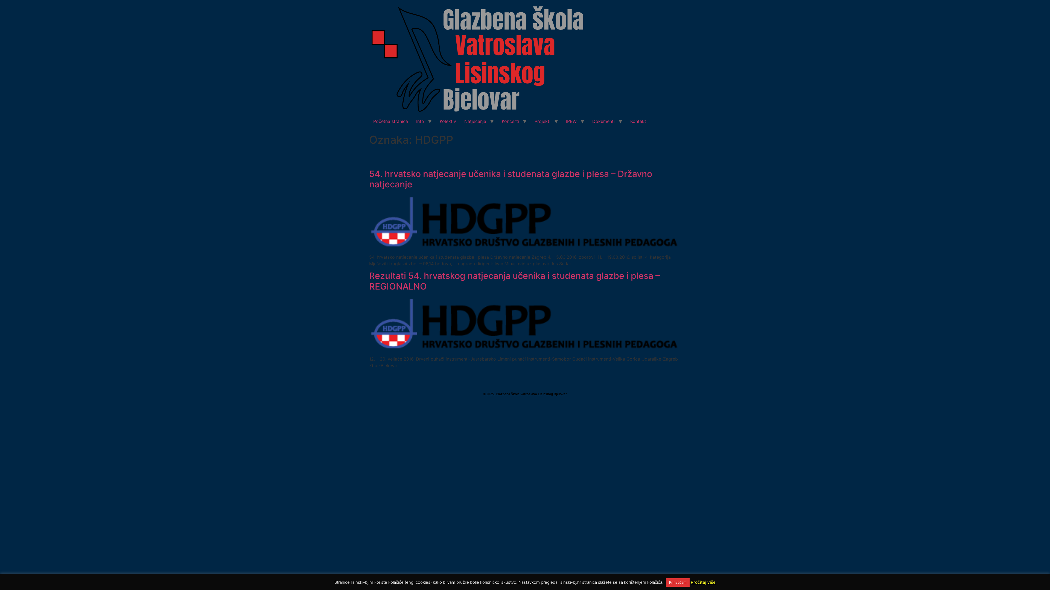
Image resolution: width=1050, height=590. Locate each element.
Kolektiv (448, 121)
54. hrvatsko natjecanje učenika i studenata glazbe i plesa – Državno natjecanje (510, 179)
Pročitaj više (703, 582)
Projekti (542, 121)
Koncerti (510, 121)
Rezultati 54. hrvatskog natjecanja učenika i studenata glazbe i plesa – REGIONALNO (514, 280)
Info (420, 121)
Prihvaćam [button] (677, 582)
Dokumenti (603, 121)
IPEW (571, 121)
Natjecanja (475, 121)
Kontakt (638, 121)
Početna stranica (390, 121)
